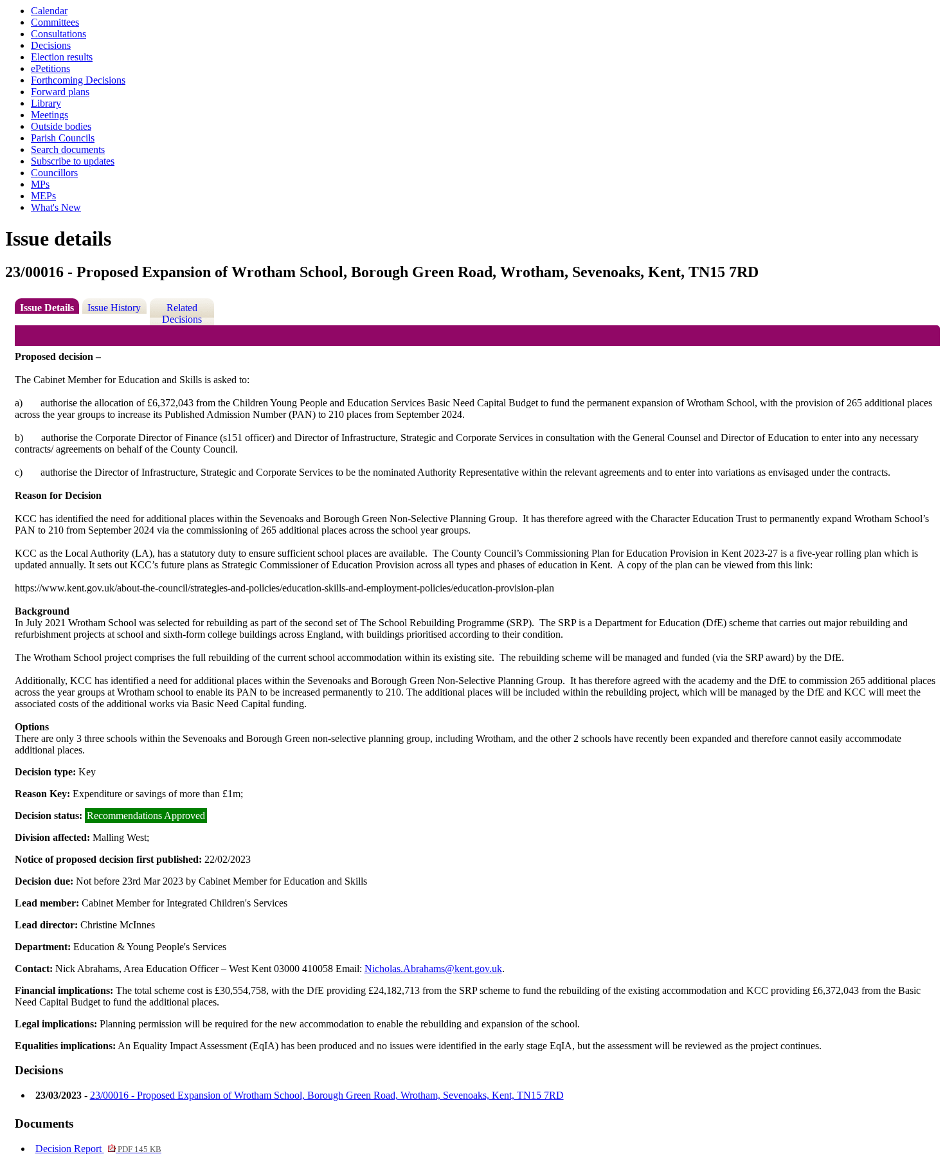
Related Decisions (182, 313)
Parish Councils (62, 137)
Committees (55, 22)
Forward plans (60, 91)
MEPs (43, 195)
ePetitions (50, 68)
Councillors (54, 172)
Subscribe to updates (72, 161)
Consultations (58, 33)
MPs (40, 184)
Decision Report (98, 1148)
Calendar (49, 10)
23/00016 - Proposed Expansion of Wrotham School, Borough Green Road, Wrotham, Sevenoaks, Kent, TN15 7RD (327, 1095)
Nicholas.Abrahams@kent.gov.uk (433, 968)
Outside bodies (61, 126)
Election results (62, 56)
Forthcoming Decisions (78, 80)
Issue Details (47, 307)
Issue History (114, 307)
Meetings (49, 114)
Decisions (51, 45)
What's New (56, 207)
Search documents (68, 149)
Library (46, 103)
